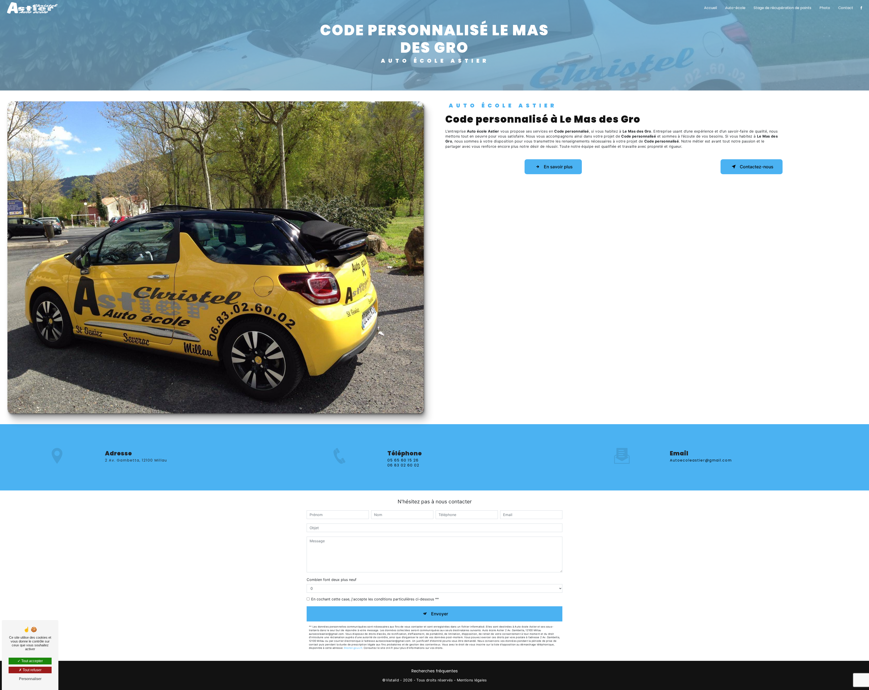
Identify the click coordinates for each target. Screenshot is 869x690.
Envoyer (439, 613)
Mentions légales (472, 680)
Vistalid (392, 680)
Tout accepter (31, 661)
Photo (824, 7)
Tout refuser (31, 670)
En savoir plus (558, 166)
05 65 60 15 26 (403, 460)
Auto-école (735, 7)
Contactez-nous (756, 166)
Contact (845, 7)
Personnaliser (30, 679)
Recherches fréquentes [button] (434, 671)
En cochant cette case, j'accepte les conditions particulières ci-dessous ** (375, 599)
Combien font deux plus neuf (331, 579)
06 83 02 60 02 (403, 465)
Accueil (710, 7)
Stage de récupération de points (782, 7)
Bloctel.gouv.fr (353, 648)
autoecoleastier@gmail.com (701, 460)
